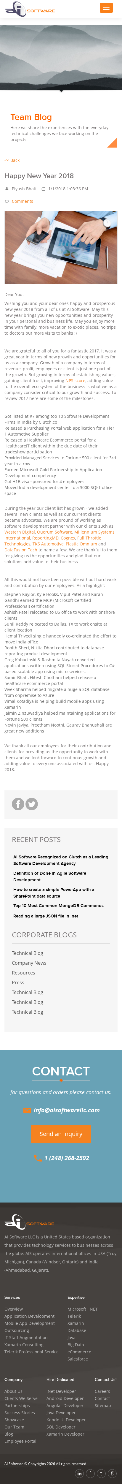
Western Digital (19, 532)
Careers (102, 1391)
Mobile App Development (29, 1323)
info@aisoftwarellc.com (66, 1110)
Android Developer (65, 1398)
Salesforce (78, 1359)
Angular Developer (65, 1405)
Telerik (74, 1316)
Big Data (76, 1344)
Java (72, 1337)
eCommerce (79, 1352)
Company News (29, 963)
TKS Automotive (48, 544)
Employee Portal (20, 1441)
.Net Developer (61, 1391)
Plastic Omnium (82, 544)
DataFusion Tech (21, 550)
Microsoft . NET (83, 1309)
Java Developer (61, 1412)
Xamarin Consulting (24, 1344)
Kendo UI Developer (66, 1420)
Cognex (68, 538)
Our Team (14, 1427)
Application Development (29, 1316)
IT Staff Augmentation (26, 1337)
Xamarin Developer (65, 1434)
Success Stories (19, 1412)
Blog (8, 1434)
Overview (13, 1309)
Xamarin (76, 1323)
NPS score (75, 380)
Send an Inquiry (61, 1134)
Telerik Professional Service (31, 1352)
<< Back (12, 160)
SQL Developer (61, 1427)
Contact (102, 1398)
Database (77, 1330)
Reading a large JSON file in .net (45, 916)
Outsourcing (16, 1330)
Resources (23, 972)
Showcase (14, 1420)
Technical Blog (27, 953)
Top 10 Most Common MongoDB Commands (58, 906)
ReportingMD (45, 538)
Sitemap (103, 1405)
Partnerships (17, 1405)
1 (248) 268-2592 (66, 1158)
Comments (22, 201)
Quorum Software (54, 532)
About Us (13, 1391)
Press (18, 982)
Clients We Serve (21, 1398)
